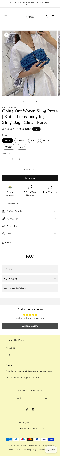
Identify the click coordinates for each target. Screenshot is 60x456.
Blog (8, 354)
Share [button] (8, 243)
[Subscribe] (46, 398)
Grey (22, 147)
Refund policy (34, 445)
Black (46, 140)
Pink (33, 140)
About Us (10, 348)
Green (20, 140)
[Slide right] (36, 101)
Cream (8, 147)
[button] (6, 17)
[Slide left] (23, 101)
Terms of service (15, 450)
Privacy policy (48, 445)
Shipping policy (30, 450)
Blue (7, 140)
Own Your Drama (19, 445)
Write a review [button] (30, 326)
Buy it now (30, 178)
